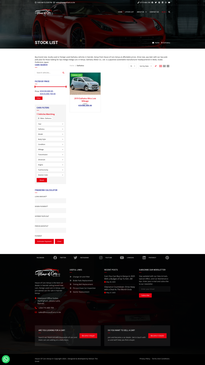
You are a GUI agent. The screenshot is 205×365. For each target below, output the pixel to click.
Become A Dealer (157, 336)
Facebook (40, 258)
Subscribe (145, 295)
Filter (39, 98)
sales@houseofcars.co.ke (65, 2)
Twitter (63, 258)
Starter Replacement (80, 292)
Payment (38, 236)
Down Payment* (41, 206)
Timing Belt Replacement (82, 284)
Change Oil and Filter (81, 277)
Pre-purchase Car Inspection (84, 288)
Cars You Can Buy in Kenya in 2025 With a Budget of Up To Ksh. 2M (119, 277)
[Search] (63, 72)
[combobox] (51, 124)
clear (59, 241)
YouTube (108, 258)
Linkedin (130, 258)
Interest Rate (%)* (42, 216)
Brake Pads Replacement (82, 280)
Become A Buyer (88, 336)
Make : (45, 118)
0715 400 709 (145, 2)
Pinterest (152, 258)
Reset (42, 180)
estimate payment (44, 241)
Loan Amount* (41, 196)
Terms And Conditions (161, 359)
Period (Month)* (41, 226)
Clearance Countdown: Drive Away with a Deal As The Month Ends (119, 288)
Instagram (84, 258)
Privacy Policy (145, 359)
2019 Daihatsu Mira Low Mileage (85, 99)
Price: (37, 91)
